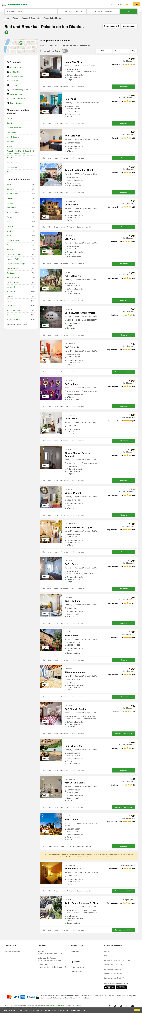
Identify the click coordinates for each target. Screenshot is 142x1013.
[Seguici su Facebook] (110, 1006)
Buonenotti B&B (73, 868)
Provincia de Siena (28, 18)
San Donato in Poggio (14, 310)
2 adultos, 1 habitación (104, 12)
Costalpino (10, 189)
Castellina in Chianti (14, 254)
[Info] (60, 51)
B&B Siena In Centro (75, 709)
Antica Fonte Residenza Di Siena (82, 903)
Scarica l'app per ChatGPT (114, 978)
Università (13, 85)
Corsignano (11, 198)
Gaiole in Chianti (13, 282)
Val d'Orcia (10, 158)
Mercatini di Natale (17, 94)
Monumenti (14, 81)
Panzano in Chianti (13, 319)
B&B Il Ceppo (71, 819)
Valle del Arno (12, 167)
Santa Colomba (12, 194)
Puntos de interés (77, 956)
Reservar (124, 86)
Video (49, 227)
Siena (39, 18)
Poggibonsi (11, 291)
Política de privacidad (62, 1005)
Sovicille (10, 222)
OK (137, 1010)
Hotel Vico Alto (72, 135)
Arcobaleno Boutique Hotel (79, 170)
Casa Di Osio (71, 418)
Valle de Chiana (12, 162)
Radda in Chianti (13, 277)
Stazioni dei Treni (16, 67)
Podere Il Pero (72, 635)
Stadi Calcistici (15, 72)
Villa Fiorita (70, 239)
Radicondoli (11, 315)
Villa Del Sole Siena (75, 782)
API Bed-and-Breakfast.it (113, 973)
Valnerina (10, 172)
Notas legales (50, 1005)
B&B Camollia (72, 347)
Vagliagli (10, 226)
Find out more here (26, 1010)
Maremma (10, 141)
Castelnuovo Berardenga (16, 263)
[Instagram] (120, 1006)
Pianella (9, 217)
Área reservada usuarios (113, 965)
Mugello (9, 146)
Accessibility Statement (112, 969)
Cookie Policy (76, 1005)
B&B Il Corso (71, 564)
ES (129, 4)
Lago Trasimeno (12, 132)
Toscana (16, 18)
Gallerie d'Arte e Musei (18, 98)
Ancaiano (10, 231)
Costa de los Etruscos (14, 128)
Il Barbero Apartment (75, 672)
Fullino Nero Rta (73, 275)
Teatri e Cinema (16, 103)
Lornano (10, 203)
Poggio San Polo (13, 240)
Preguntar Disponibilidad (123, 372)
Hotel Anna (70, 98)
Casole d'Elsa (12, 305)
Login (121, 4)
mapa (56, 86)
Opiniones (64, 86)
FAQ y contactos (110, 956)
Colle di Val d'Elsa (13, 268)
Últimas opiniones (77, 967)
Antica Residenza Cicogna (78, 527)
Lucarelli (10, 296)
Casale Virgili (71, 204)
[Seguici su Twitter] (115, 1006)
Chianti (9, 123)
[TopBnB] (65, 51)
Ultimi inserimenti (77, 972)
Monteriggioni (12, 208)
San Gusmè (11, 273)
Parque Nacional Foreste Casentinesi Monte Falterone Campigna (20, 152)
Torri (8, 245)
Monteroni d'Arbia (13, 259)
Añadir (136, 4)
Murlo (9, 301)
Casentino (10, 118)
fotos (49, 86)
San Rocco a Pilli (13, 212)
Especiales (75, 951)
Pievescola (10, 249)
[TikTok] (126, 1006)
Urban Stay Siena (74, 62)
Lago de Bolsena (13, 137)
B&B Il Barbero (72, 600)
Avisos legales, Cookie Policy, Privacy (117, 960)
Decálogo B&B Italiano (12, 951)
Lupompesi (11, 287)
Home (6, 18)
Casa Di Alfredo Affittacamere (80, 312)
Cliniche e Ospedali (17, 76)
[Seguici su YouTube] (132, 1006)
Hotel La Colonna (74, 745)
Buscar (128, 12)
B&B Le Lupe (71, 384)
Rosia (9, 236)
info (43, 86)
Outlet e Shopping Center (19, 89)
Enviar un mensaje (77, 86)
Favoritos (112, 4)
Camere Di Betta (73, 492)
